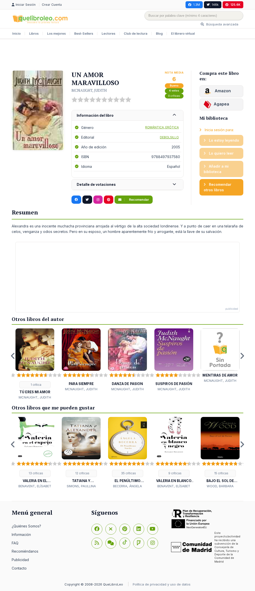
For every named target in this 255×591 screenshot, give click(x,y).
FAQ (15, 543)
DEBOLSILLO (169, 137)
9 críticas (175, 473)
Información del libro (95, 115)
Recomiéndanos (25, 551)
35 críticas (128, 473)
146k (215, 4)
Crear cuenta (52, 4)
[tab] (127, 115)
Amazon (222, 90)
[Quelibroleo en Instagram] (98, 200)
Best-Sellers (83, 33)
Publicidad (20, 560)
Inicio (16, 33)
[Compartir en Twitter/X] (87, 200)
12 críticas (81, 473)
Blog (159, 33)
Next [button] (242, 356)
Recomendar (138, 199)
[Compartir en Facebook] (76, 200)
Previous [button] (12, 356)
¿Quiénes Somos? (26, 526)
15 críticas (220, 473)
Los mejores (56, 33)
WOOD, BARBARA (220, 486)
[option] (35, 364)
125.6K (235, 4)
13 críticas (35, 473)
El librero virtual (183, 33)
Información (21, 534)
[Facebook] (96, 529)
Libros (34, 33)
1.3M (196, 4)
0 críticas (174, 96)
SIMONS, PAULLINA (81, 486)
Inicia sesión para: (219, 130)
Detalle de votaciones (96, 184)
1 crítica (35, 385)
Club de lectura (135, 33)
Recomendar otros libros (217, 187)
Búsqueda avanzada (221, 24)
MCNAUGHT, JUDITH (89, 90)
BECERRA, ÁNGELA (127, 486)
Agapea (221, 103)
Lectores (108, 33)
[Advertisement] (127, 55)
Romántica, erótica (162, 127)
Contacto (19, 568)
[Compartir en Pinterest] (108, 200)
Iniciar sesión (26, 4)
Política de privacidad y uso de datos (162, 584)
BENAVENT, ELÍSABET (34, 486)
